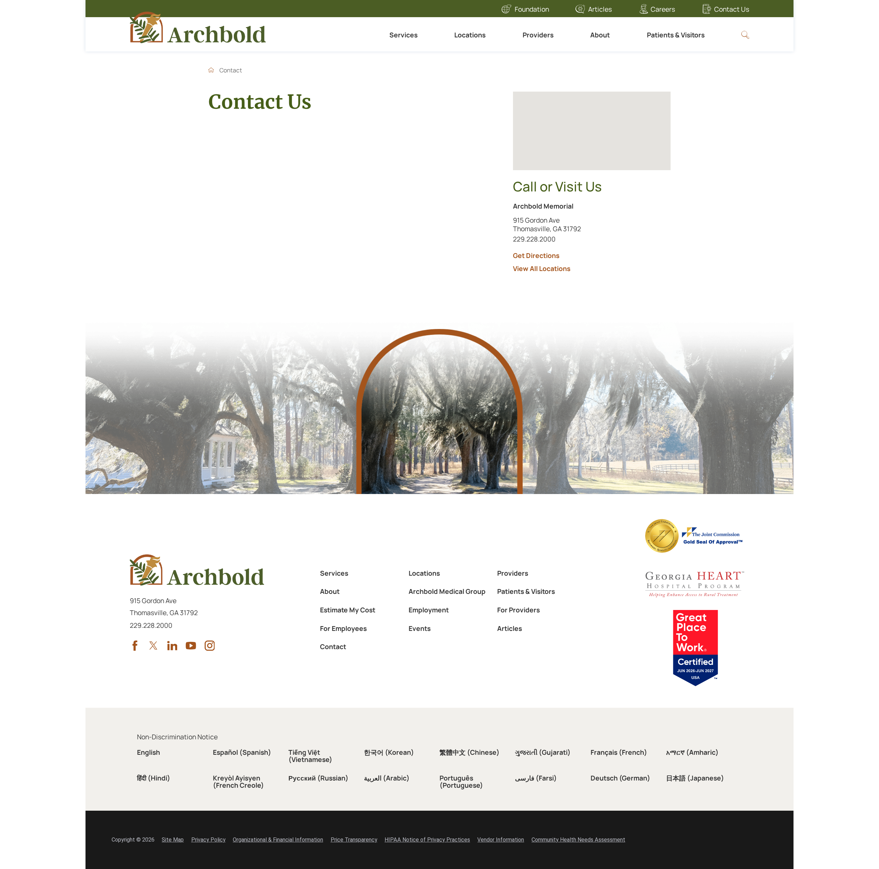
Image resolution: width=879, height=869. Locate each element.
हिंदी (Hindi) (153, 778)
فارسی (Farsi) (536, 778)
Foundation (532, 9)
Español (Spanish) (242, 752)
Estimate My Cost (347, 609)
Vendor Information (500, 839)
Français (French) (619, 752)
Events (420, 628)
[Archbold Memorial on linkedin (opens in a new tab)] (172, 646)
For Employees (343, 628)
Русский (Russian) (318, 778)
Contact (333, 646)
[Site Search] (745, 35)
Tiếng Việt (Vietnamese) (310, 756)
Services (403, 34)
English (148, 752)
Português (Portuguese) (461, 781)
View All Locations (541, 268)
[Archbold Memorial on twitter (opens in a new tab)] (153, 646)
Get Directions (536, 255)
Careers (663, 9)
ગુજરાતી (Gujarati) (543, 752)
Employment (429, 609)
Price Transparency (354, 839)
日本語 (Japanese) (695, 778)
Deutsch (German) (620, 778)
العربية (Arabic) (387, 778)
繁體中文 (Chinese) (470, 752)
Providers (538, 34)
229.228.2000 (552, 239)
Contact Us (731, 9)
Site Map (173, 839)
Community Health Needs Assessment (578, 839)
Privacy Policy (208, 839)
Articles (600, 9)
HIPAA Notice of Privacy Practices (427, 839)
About (600, 34)
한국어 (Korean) (389, 752)
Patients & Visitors (676, 34)
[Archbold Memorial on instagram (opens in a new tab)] (210, 646)
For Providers (518, 609)
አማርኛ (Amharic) (692, 752)
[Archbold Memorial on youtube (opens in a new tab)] (191, 646)
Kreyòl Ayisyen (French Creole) (238, 781)
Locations (470, 34)
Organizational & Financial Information (278, 839)
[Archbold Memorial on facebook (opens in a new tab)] (135, 646)
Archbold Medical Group (447, 591)
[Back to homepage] (211, 70)
